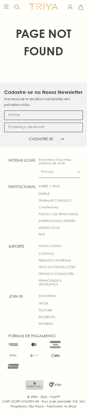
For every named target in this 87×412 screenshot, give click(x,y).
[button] (17, 7)
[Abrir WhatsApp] (75, 399)
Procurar (47, 171)
